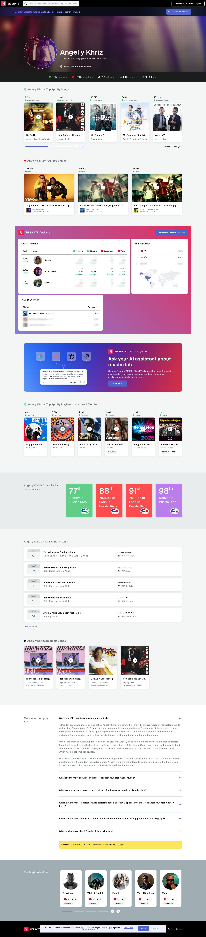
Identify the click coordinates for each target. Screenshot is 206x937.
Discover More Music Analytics (188, 4)
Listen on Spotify (171, 147)
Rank (25, 251)
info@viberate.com (101, 845)
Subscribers (108, 251)
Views (123, 251)
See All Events (31, 627)
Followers (79, 251)
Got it (143, 928)
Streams (93, 251)
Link (47, 313)
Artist (35, 251)
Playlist (26, 307)
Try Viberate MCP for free (178, 12)
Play (38, 117)
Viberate (10, 3)
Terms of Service (175, 929)
